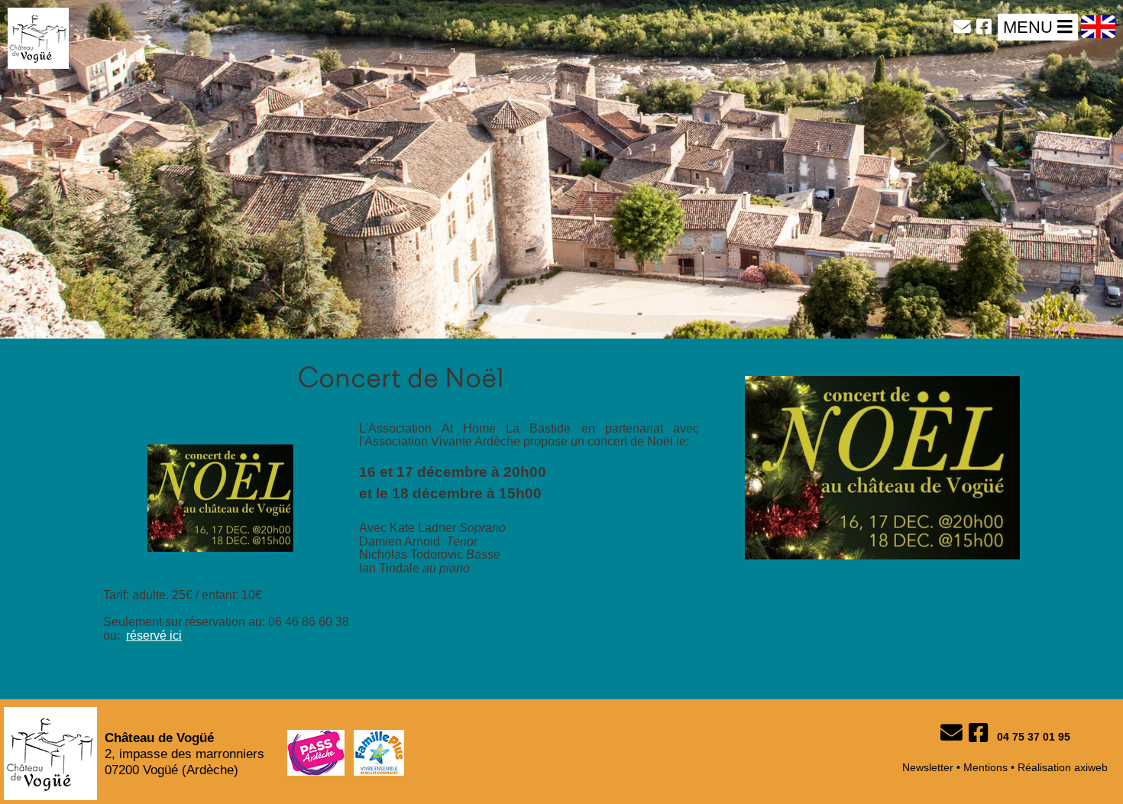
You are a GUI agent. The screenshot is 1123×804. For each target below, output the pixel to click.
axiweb (1091, 767)
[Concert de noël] (882, 562)
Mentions (985, 767)
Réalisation (1044, 767)
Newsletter (927, 767)
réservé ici (154, 635)
